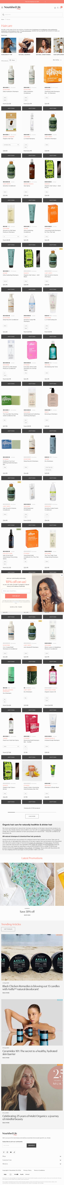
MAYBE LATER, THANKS (16, 607)
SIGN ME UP (16, 596)
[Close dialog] (61, 575)
